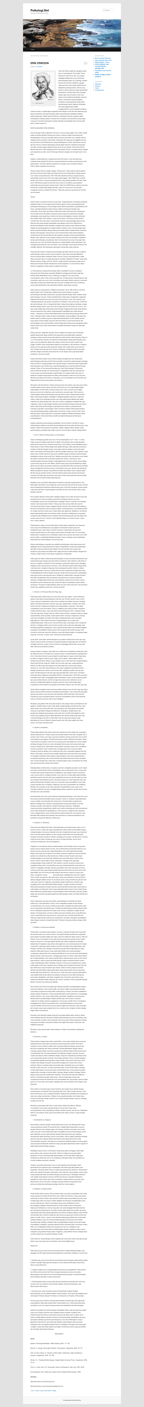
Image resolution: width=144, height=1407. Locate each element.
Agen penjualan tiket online (103, 60)
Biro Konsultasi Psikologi (103, 58)
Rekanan (97, 86)
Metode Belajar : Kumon (102, 62)
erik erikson (47, 1390)
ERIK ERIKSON (39, 63)
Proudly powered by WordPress (72, 1400)
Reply (54, 1390)
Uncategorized (99, 90)
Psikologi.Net (39, 10)
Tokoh (37, 1390)
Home (32, 49)
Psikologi (98, 84)
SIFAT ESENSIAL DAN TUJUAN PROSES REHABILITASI (102, 66)
